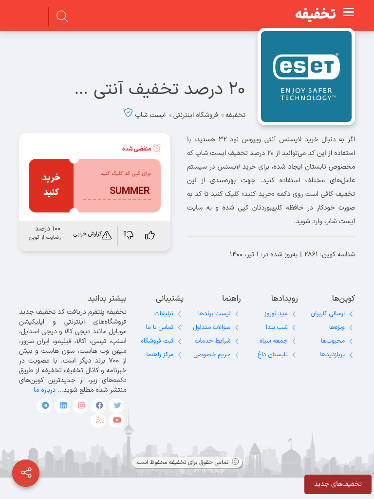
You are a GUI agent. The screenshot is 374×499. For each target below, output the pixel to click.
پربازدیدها (332, 355)
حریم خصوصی (211, 355)
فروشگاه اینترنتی (195, 115)
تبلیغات (163, 314)
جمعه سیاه (274, 341)
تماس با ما (159, 327)
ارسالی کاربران (328, 314)
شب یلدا (277, 327)
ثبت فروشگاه (157, 341)
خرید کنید (51, 185)
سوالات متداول (211, 327)
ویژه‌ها (337, 327)
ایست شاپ (150, 115)
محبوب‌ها (332, 341)
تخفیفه (315, 15)
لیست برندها (214, 314)
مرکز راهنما (159, 355)
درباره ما (45, 390)
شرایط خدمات (213, 341)
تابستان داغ (273, 355)
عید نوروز (276, 314)
